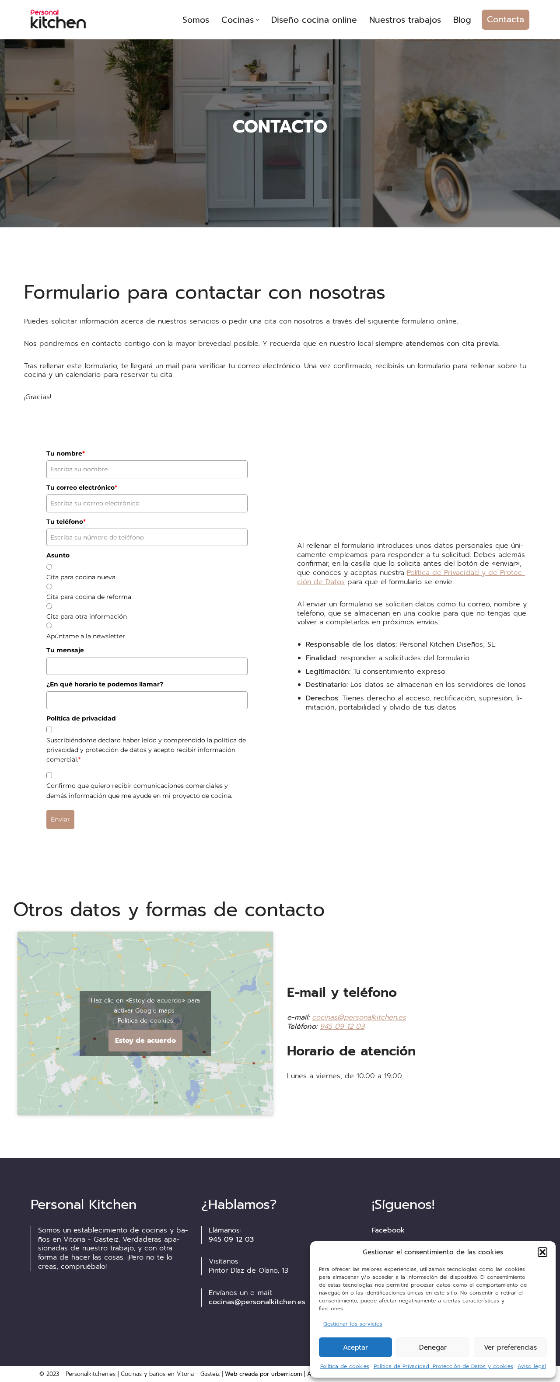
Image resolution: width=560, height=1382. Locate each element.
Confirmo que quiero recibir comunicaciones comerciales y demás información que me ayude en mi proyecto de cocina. (139, 790)
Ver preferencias (510, 1347)
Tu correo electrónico (81, 487)
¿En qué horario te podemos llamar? (104, 684)
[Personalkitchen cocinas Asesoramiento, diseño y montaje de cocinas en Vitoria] (63, 19)
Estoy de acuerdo (145, 1040)
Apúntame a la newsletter (85, 636)
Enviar (60, 819)
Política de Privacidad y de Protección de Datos (411, 577)
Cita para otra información (86, 616)
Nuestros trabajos (405, 20)
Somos (195, 20)
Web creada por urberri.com (263, 1374)
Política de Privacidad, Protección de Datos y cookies (443, 1366)
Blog (462, 20)
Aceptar (355, 1347)
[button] (542, 1252)
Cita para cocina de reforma (88, 597)
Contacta (505, 19)
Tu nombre (65, 453)
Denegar (433, 1347)
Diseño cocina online (314, 20)
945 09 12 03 (342, 1026)
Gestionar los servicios (352, 1324)
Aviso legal (532, 1366)
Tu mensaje (65, 650)
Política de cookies (344, 1366)
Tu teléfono (66, 522)
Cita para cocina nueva (81, 577)
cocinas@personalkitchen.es (359, 1017)
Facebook (388, 1230)
